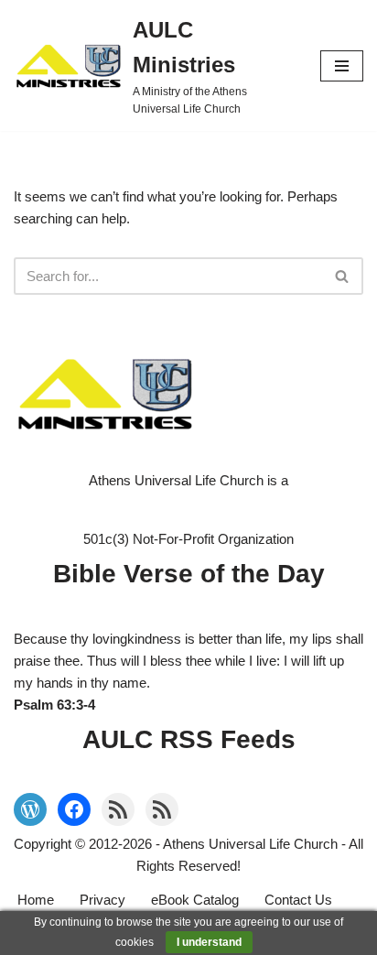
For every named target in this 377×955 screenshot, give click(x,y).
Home (35, 899)
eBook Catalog (195, 899)
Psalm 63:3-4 (54, 704)
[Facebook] (74, 809)
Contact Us (298, 899)
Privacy (102, 899)
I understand (209, 942)
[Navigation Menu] (341, 65)
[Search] (342, 276)
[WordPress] (30, 809)
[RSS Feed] (118, 809)
